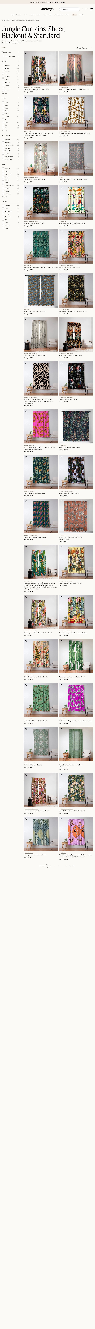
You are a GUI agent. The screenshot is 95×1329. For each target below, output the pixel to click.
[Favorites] (86, 9)
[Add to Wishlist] (26, 53)
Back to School (16, 15)
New (25, 15)
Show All (4, 93)
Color (4, 98)
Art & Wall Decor (35, 15)
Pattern (4, 201)
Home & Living (47, 15)
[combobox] (69, 9)
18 (69, 865)
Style (3, 164)
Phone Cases (59, 15)
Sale (74, 15)
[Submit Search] (62, 9)
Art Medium (6, 135)
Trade (81, 15)
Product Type (6, 52)
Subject (4, 61)
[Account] (82, 9)
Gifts (67, 15)
